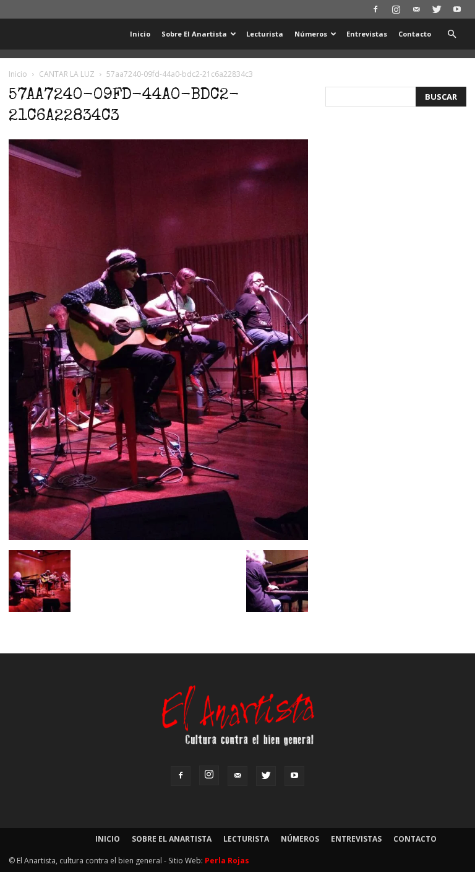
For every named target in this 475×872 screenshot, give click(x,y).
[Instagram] (396, 9)
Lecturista (264, 33)
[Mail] (416, 9)
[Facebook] (375, 9)
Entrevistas (366, 33)
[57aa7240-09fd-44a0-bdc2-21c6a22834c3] (158, 537)
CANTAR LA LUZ (67, 74)
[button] (451, 34)
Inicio (140, 33)
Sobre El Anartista (194, 33)
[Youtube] (457, 9)
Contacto (414, 33)
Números (310, 33)
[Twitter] (436, 9)
